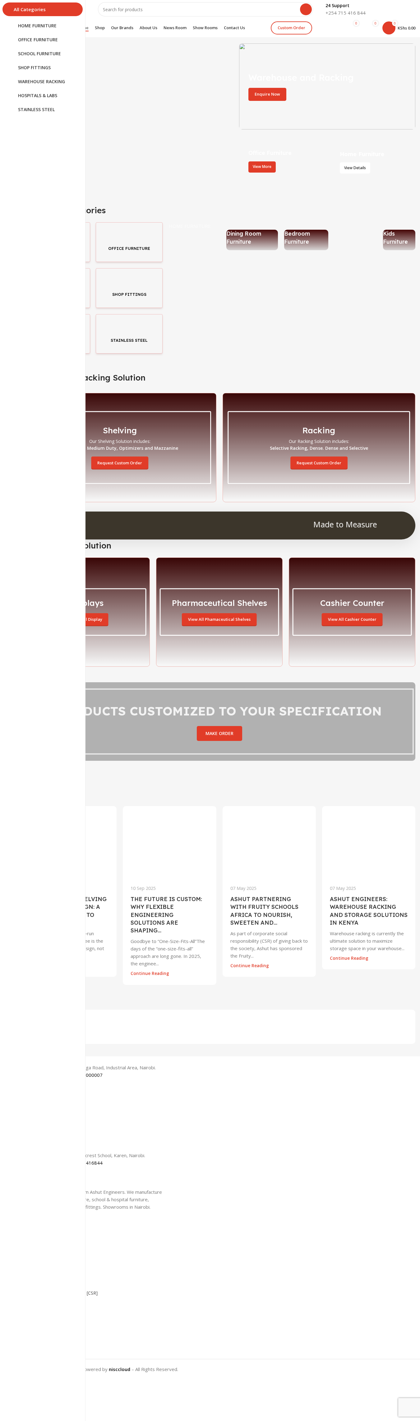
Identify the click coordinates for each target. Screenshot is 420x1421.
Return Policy (36, 1353)
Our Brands (34, 1261)
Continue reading (150, 973)
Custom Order (291, 27)
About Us (32, 1240)
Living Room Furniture (186, 237)
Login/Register (38, 1311)
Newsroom (34, 1271)
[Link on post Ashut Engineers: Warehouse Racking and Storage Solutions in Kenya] (368, 841)
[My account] (331, 28)
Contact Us (34, 1321)
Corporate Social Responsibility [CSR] (60, 1293)
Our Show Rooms (41, 1250)
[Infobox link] (345, 9)
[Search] (306, 9)
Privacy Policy (37, 1343)
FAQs (28, 1332)
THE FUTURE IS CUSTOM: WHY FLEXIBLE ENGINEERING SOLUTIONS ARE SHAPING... (166, 914)
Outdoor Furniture (347, 237)
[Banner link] (327, 86)
